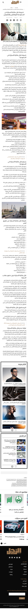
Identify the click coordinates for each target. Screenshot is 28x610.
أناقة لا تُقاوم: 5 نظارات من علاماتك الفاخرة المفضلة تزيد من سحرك (14, 384)
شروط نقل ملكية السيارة (21, 481)
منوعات (11, 572)
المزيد (4, 543)
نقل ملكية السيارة (22, 45)
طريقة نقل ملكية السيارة (21, 479)
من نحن (25, 581)
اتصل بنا (25, 583)
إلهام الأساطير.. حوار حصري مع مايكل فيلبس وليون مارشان (14, 422)
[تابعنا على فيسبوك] (19, 557)
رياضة (11, 574)
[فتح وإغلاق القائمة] (20, 2)
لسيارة (12, 66)
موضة (25, 566)
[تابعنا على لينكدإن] (12, 557)
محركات (25, 574)
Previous (16, 430)
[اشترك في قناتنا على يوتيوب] (9, 557)
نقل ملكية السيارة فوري (11, 479)
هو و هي (10, 564)
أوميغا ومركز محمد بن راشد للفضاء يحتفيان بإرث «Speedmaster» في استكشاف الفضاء (10, 441)
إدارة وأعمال (24, 563)
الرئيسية (16, 7)
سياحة (25, 569)
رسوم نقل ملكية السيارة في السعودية (19, 483)
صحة (11, 569)
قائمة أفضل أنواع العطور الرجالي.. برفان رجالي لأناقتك (14, 403)
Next (12, 430)
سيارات (11, 7)
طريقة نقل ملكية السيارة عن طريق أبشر (19, 485)
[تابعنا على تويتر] (14, 557)
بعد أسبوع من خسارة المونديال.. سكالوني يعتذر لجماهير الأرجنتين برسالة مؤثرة (9, 448)
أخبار (22, 507)
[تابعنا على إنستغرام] (17, 557)
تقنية (25, 571)
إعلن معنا (24, 586)
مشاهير (11, 566)
